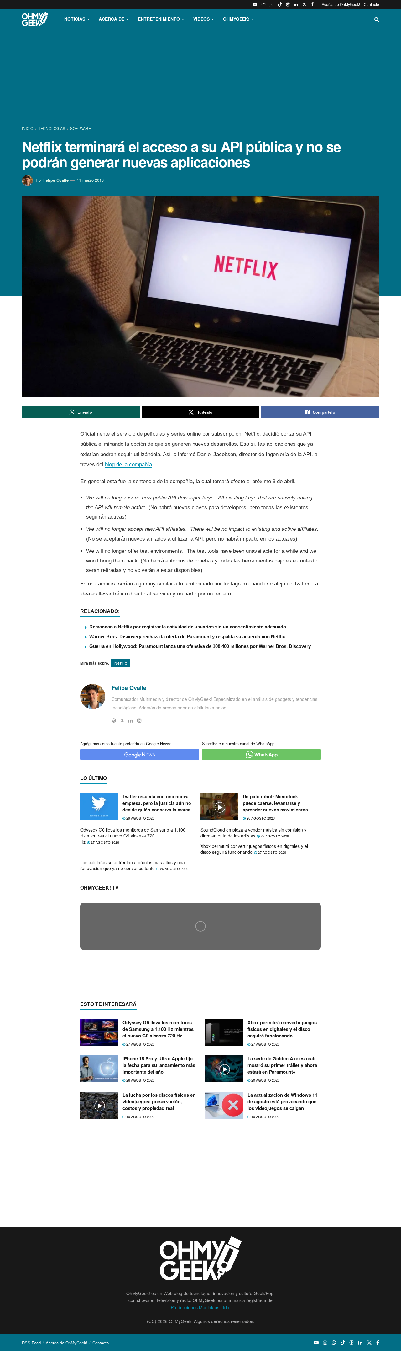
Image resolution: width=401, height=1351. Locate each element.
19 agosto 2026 (139, 1238)
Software (80, 128)
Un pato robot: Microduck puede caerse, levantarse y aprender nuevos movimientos (275, 803)
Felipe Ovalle (56, 180)
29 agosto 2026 (139, 818)
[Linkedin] (130, 720)
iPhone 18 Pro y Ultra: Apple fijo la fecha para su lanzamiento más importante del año (158, 1187)
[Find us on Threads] (288, 4)
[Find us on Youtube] (255, 4)
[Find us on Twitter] (304, 4)
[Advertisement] (200, 78)
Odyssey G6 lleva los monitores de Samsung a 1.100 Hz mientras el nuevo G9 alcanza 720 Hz (132, 835)
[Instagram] (139, 720)
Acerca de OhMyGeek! (341, 4)
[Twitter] (122, 720)
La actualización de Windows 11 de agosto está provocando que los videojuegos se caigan (282, 1223)
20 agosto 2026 (264, 1201)
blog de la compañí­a (128, 464)
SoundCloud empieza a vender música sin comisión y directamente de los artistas (253, 832)
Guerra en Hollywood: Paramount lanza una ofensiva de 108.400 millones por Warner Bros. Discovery (200, 646)
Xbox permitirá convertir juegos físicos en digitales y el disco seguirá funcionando (254, 849)
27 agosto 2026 (104, 842)
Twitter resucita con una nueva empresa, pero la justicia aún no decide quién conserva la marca (156, 803)
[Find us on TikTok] (280, 4)
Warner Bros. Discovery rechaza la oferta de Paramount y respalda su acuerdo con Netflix (187, 636)
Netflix (120, 662)
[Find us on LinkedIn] (296, 4)
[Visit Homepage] (35, 19)
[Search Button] (376, 19)
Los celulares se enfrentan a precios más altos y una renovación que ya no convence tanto (132, 865)
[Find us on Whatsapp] (271, 4)
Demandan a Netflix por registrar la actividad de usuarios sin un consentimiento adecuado (187, 626)
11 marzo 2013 (90, 180)
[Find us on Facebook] (312, 4)
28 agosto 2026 (260, 818)
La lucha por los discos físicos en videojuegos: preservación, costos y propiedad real (158, 1223)
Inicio (28, 128)
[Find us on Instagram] (263, 4)
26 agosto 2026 (173, 868)
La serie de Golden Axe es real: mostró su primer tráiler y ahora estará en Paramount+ (282, 1187)
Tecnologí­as (51, 128)
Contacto (371, 4)
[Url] (114, 720)
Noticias (74, 19)
